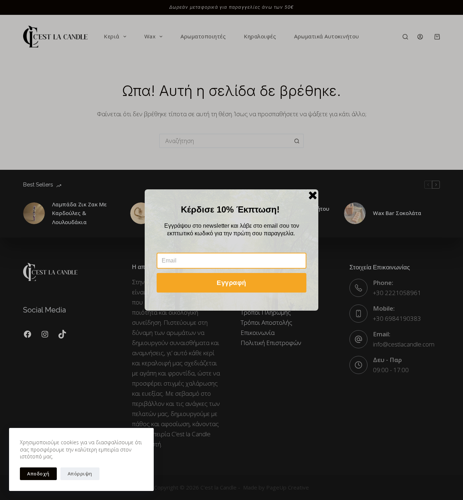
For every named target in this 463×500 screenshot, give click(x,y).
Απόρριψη (80, 473)
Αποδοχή (38, 473)
